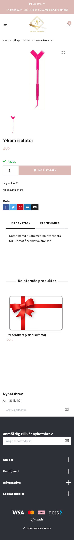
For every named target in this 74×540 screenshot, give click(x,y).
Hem (5, 40)
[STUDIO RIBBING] (38, 25)
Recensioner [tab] (50, 223)
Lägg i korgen (47, 170)
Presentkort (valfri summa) (26, 335)
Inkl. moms (35, 4)
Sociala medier (13, 494)
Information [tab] (20, 223)
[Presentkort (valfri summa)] (37, 313)
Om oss (8, 460)
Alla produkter (22, 40)
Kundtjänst (11, 471)
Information (12, 482)
